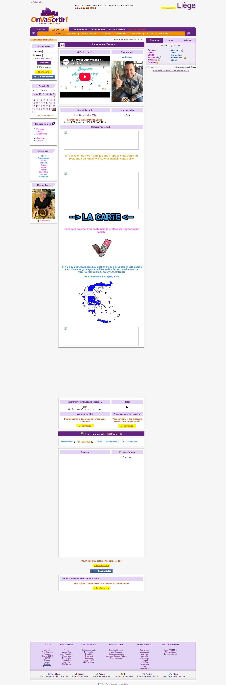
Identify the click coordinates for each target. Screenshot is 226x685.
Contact (47, 664)
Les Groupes (98, 30)
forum (193, 67)
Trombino (88, 654)
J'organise (144, 658)
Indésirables (144, 668)
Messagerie (144, 652)
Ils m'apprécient (170, 654)
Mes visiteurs (170, 652)
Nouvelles (136, 34)
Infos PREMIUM (170, 650)
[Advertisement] (135, 17)
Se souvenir (45, 67)
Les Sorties (58, 30)
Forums (47, 654)
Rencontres (144, 664)
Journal (145, 660)
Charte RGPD (47, 656)
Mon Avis (144, 662)
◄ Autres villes (37, 2)
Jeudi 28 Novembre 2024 (85, 115)
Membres (154, 40)
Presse (47, 660)
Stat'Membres (88, 662)
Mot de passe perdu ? (43, 59)
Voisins (187, 40)
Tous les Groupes (116, 650)
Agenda (144, 656)
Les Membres (80, 30)
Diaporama (106, 34)
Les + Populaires (88, 34)
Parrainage (144, 650)
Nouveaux (89, 658)
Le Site (41, 30)
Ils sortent (89, 656)
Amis (170, 40)
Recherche (122, 34)
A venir (57, 34)
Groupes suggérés (116, 654)
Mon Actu (144, 654)
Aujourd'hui (71, 34)
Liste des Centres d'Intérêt (116, 656)
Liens (47, 662)
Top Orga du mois (43, 124)
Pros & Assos (47, 652)
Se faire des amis (89, 650)
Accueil (47, 650)
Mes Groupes (116, 652)
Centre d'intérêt (116, 658)
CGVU (47, 658)
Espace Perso (117, 30)
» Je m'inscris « (168, 8)
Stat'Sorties (164, 34)
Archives (150, 34)
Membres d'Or (88, 660)
